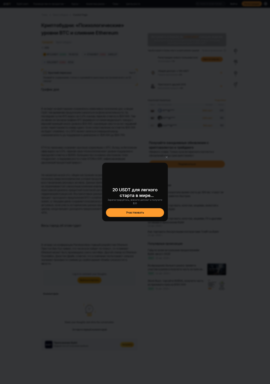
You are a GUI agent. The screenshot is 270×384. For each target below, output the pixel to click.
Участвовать (135, 212)
